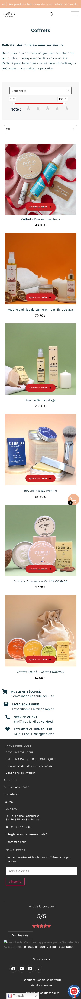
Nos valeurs (11, 794)
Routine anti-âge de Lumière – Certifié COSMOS (40, 309)
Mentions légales (41, 985)
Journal (9, 801)
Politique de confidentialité (41, 992)
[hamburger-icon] (75, 14)
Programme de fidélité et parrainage (29, 765)
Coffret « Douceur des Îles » (40, 219)
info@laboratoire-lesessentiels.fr (27, 834)
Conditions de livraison (20, 772)
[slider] (13, 103)
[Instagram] (38, 969)
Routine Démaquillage (40, 400)
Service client (25, 717)
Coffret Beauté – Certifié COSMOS (40, 671)
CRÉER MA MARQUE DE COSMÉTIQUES (30, 759)
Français (18, 995)
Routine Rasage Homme (40, 490)
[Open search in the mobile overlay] (51, 14)
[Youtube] (21, 969)
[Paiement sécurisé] (4, 691)
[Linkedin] (30, 969)
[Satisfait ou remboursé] (7, 729)
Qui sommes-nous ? (17, 786)
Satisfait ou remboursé (33, 729)
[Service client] (7, 717)
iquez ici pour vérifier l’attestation (50, 947)
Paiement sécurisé (26, 691)
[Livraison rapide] (6, 704)
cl (25, 947)
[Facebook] (13, 969)
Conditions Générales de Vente (41, 979)
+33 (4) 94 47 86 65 (18, 826)
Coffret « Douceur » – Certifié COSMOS (40, 581)
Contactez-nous (16, 841)
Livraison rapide (25, 704)
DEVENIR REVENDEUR (20, 752)
